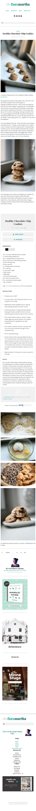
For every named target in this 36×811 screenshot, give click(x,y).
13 (16, 552)
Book (20, 10)
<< (2, 552)
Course (17, 745)
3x (13, 249)
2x (10, 249)
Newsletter (27, 10)
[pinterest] (19, 16)
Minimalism (17, 760)
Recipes (17, 753)
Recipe (18, 31)
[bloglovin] (21, 16)
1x (6, 249)
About (7, 10)
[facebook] (17, 16)
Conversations (17, 762)
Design (17, 758)
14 (21, 552)
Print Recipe (19, 234)
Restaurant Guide (17, 748)
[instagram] (14, 16)
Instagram (17, 768)
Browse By (14, 10)
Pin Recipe (18, 239)
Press (16, 746)
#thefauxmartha (7, 399)
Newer (8, 552)
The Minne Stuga (17, 756)
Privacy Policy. (23, 802)
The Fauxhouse (17, 755)
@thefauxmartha (9, 397)
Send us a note (17, 773)
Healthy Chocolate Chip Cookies (18, 33)
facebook (17, 772)
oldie (19, 136)
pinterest (17, 770)
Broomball (4, 97)
